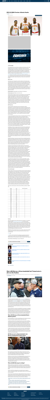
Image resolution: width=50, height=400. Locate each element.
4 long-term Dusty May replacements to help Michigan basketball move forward (18, 381)
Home (8, 265)
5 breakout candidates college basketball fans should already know (17, 380)
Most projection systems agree (17, 221)
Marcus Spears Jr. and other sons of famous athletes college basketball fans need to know (19, 378)
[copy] (12, 15)
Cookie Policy (9, 395)
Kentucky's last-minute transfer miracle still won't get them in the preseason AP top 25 (19, 384)
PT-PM (9, 233)
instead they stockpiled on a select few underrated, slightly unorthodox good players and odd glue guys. (19, 74)
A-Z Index (40, 392)
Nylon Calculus (12, 265)
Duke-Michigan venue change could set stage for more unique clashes (17, 382)
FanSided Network (33, 392)
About (8, 392)
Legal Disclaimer (16, 395)
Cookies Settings (33, 395)
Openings (22, 392)
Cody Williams (9, 275)
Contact (15, 392)
